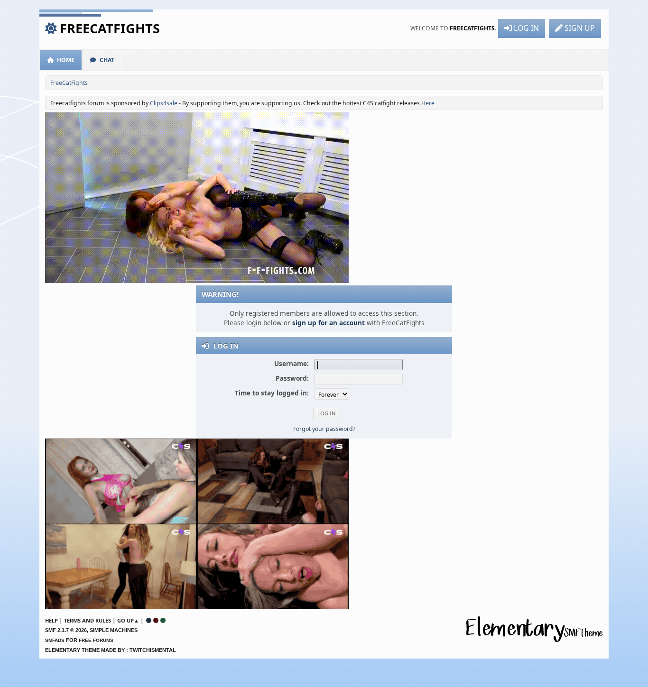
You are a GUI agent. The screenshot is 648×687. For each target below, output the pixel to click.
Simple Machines (114, 630)
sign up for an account (328, 322)
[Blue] (148, 620)
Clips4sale (163, 103)
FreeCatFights (110, 28)
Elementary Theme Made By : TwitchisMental (110, 650)
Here (428, 103)
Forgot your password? (324, 429)
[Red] (155, 620)
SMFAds (55, 640)
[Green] (163, 620)
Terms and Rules (87, 620)
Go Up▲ (128, 620)
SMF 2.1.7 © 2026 (66, 630)
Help (51, 620)
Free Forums (96, 640)
